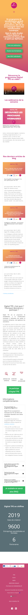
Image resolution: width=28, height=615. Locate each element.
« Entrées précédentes (8, 293)
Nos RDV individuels (14, 56)
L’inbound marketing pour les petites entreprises (12, 267)
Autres (4, 133)
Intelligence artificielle (15, 232)
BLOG (14, 577)
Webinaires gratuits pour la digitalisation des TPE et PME (11, 126)
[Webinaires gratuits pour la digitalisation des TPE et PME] (14, 116)
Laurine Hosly (9, 186)
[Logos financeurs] (13, 567)
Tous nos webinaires (14, 45)
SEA (4, 140)
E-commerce (22, 133)
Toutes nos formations (14, 51)
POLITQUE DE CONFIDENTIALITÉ (14, 586)
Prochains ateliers (7, 138)
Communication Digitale (12, 133)
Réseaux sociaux (14, 188)
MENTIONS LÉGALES (14, 583)
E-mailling (5, 135)
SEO (14, 140)
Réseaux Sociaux (16, 138)
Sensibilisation (8, 140)
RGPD (22, 138)
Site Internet (18, 140)
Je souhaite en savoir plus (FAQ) (14, 490)
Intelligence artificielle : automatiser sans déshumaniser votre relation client (13, 224)
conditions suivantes (9, 424)
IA (18, 135)
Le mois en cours (16, 136)
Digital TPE (6, 188)
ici (19, 592)
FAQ (14, 574)
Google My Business (13, 135)
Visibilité (7, 141)
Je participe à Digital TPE (14, 390)
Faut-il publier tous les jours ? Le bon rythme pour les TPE (13, 179)
